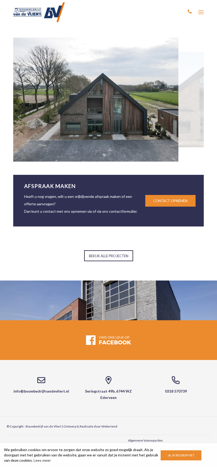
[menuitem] (201, 12)
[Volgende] (192, 100)
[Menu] (201, 12)
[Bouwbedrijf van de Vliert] (39, 12)
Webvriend (109, 426)
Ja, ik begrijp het (181, 455)
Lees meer (42, 460)
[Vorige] (27, 100)
